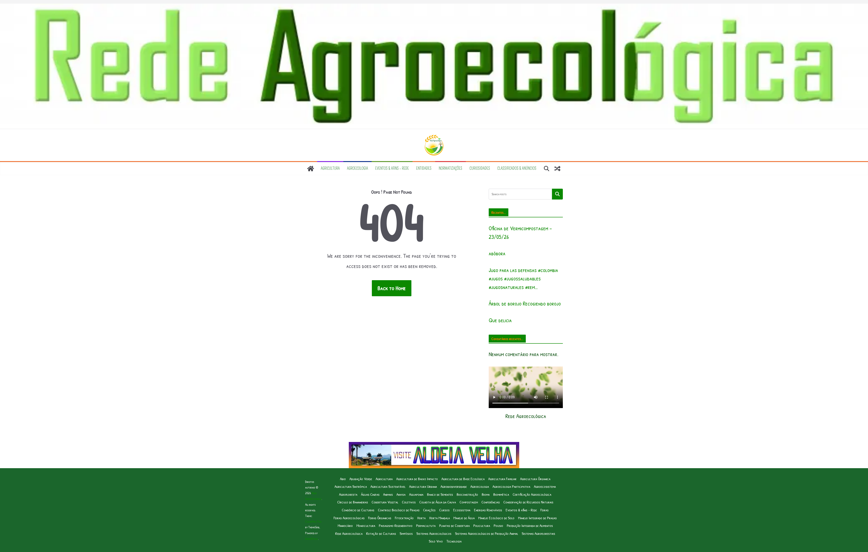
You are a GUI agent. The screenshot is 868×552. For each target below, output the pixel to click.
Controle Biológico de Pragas (399, 509)
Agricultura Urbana (423, 486)
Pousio (498, 525)
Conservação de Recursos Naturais (528, 502)
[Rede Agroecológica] (310, 168)
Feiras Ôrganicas (379, 517)
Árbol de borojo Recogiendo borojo (525, 303)
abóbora (497, 253)
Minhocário (345, 525)
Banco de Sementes (440, 494)
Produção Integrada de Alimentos (530, 525)
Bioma (486, 494)
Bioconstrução (467, 494)
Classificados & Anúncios (516, 168)
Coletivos (409, 502)
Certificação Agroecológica (532, 494)
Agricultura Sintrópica (351, 486)
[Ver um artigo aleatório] (557, 168)
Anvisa (401, 494)
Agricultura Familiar (502, 478)
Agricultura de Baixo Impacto (417, 478)
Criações (429, 509)
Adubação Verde (360, 478)
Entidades (424, 168)
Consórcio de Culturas (358, 509)
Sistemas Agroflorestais (538, 533)
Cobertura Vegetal (385, 502)
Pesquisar (557, 194)
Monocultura (365, 525)
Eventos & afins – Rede (392, 168)
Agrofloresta (348, 494)
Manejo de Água (464, 517)
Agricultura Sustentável (388, 486)
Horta (421, 517)
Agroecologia (357, 168)
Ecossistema (461, 509)
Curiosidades (479, 168)
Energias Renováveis (488, 509)
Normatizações (450, 168)
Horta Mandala (439, 517)
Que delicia (500, 320)
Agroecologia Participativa (511, 486)
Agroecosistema (545, 486)
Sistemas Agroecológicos (433, 533)
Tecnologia (454, 541)
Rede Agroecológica (349, 533)
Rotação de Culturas (381, 533)
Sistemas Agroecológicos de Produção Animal (486, 533)
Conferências (490, 502)
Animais (388, 494)
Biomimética (501, 494)
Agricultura (330, 168)
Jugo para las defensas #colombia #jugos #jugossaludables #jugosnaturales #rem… (523, 278)
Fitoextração (404, 517)
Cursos (444, 509)
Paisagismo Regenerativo (396, 525)
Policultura (481, 525)
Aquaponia (416, 494)
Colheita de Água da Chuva (437, 502)
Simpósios (406, 533)
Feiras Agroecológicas (349, 517)
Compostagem (469, 502)
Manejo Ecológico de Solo (496, 517)
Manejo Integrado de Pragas (537, 517)
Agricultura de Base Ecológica (463, 478)
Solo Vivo (436, 541)
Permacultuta (426, 525)
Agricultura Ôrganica (535, 478)
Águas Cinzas (370, 494)
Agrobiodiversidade (454, 486)
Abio (343, 478)
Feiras (544, 509)
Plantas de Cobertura (454, 525)
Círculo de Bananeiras (352, 502)
